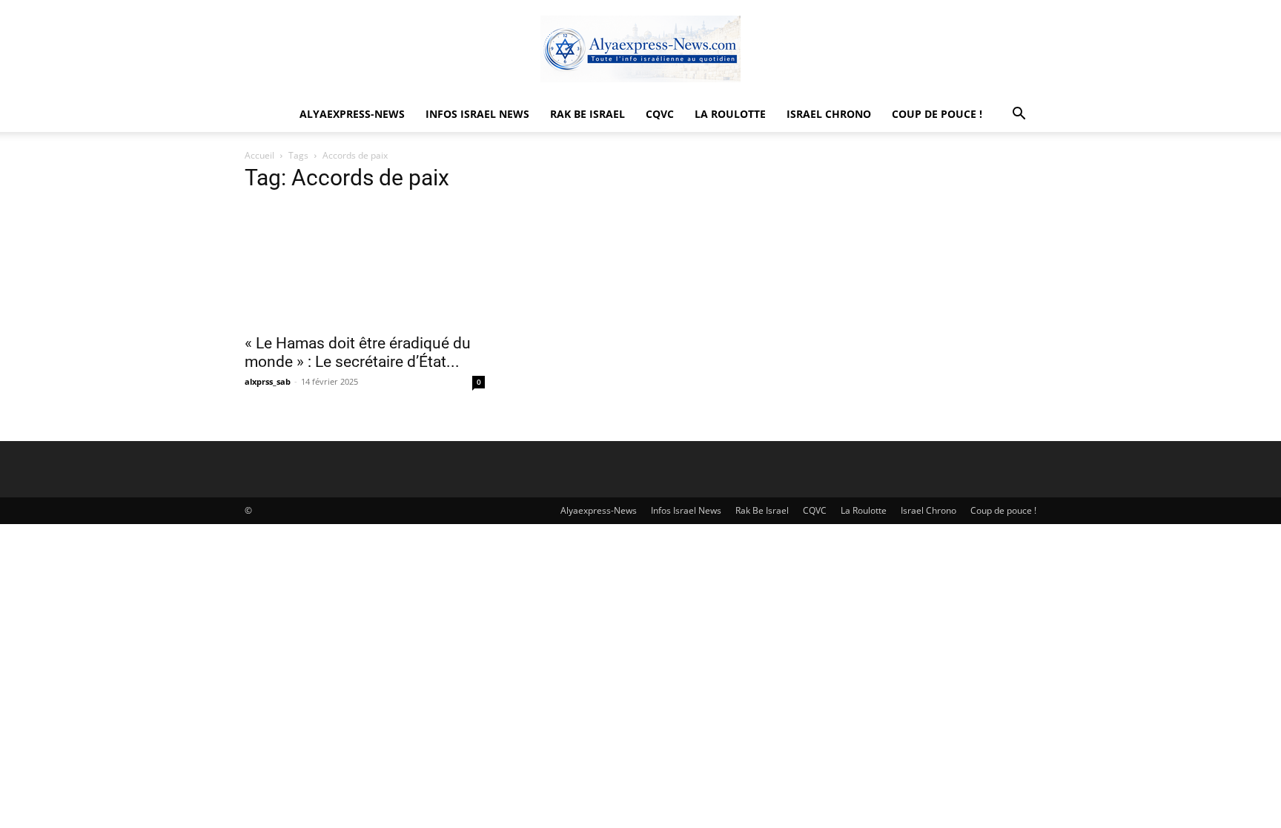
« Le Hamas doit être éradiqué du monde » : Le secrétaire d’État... (358, 352)
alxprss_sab (268, 381)
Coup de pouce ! (937, 114)
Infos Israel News (477, 114)
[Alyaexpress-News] (640, 49)
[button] (1018, 115)
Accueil (259, 155)
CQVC (660, 114)
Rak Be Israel (587, 114)
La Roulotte (730, 114)
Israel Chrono (829, 114)
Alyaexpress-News (352, 114)
